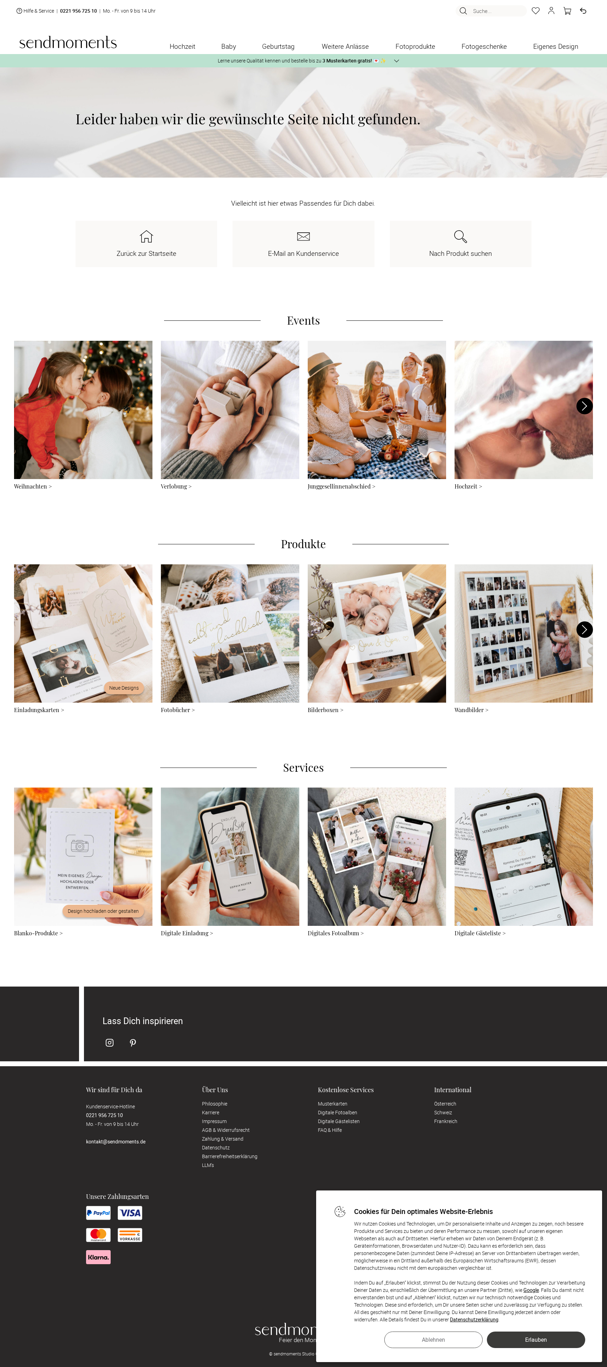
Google (531, 1290)
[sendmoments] (68, 41)
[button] (551, 11)
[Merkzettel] (536, 11)
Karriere (210, 1112)
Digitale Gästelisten (339, 1121)
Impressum (214, 1121)
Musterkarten (332, 1103)
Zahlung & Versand (222, 1138)
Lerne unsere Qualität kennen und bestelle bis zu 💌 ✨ (302, 60)
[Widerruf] (583, 11)
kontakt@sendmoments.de (115, 1141)
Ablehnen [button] (433, 1339)
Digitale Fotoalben (337, 1112)
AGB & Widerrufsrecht (226, 1130)
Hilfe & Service (39, 10)
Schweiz (443, 1112)
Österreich (445, 1103)
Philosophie (214, 1103)
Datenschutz (216, 1147)
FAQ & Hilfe (330, 1130)
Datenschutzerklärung (474, 1319)
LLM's (208, 1165)
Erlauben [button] (536, 1339)
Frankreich (445, 1121)
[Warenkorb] (567, 11)
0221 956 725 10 (78, 11)
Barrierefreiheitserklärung (229, 1156)
